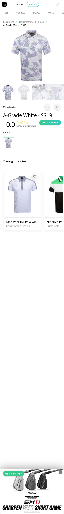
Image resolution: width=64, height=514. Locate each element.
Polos (41, 21)
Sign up (33, 4)
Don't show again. (32, 511)
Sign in (19, 4)
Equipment (8, 21)
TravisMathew (26, 21)
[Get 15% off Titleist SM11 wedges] (32, 491)
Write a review (50, 122)
